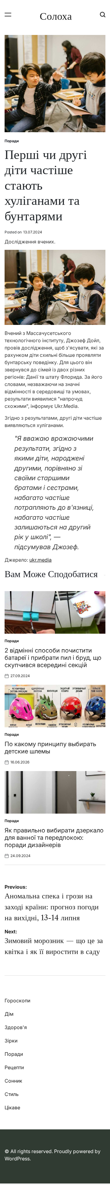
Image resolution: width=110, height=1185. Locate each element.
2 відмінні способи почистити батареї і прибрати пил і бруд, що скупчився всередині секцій (53, 658)
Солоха (56, 16)
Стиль (12, 1094)
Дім (9, 1014)
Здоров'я (16, 1027)
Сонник (13, 1081)
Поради (12, 141)
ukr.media (40, 560)
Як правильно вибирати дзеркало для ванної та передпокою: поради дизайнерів (54, 838)
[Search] (102, 14)
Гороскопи (17, 1000)
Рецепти (14, 1067)
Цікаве (12, 1107)
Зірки (11, 1041)
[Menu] (8, 14)
